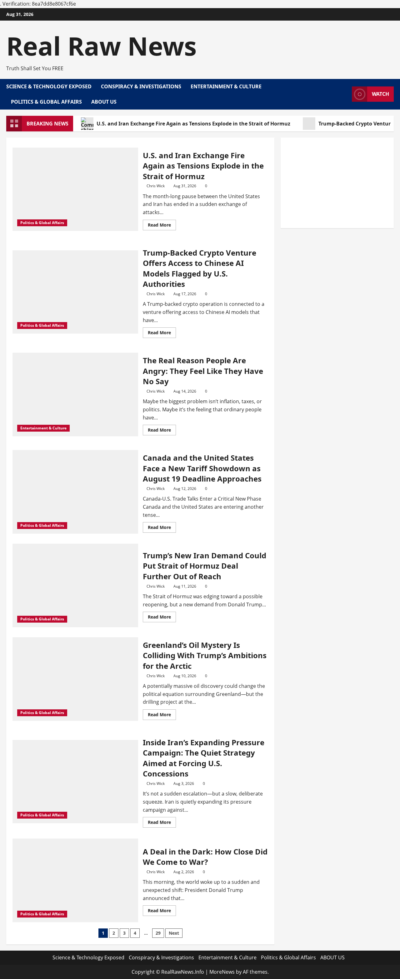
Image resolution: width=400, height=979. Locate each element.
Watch (380, 94)
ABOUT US (104, 101)
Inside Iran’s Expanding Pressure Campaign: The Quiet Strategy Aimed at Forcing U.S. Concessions (203, 758)
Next (174, 933)
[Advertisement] (337, 183)
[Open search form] (345, 94)
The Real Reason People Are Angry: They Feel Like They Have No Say (203, 370)
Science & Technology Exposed (49, 86)
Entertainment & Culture (226, 86)
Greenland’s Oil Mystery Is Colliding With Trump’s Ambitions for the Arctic (205, 655)
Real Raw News (101, 45)
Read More (162, 226)
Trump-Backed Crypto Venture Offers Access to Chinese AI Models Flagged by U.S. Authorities (199, 268)
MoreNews (222, 971)
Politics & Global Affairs (46, 101)
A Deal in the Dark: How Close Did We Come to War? (205, 856)
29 (158, 933)
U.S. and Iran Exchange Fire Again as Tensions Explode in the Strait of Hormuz (193, 123)
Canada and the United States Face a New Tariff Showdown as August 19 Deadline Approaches (202, 468)
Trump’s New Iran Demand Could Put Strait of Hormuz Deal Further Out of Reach (204, 565)
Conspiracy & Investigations (141, 86)
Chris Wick (156, 185)
